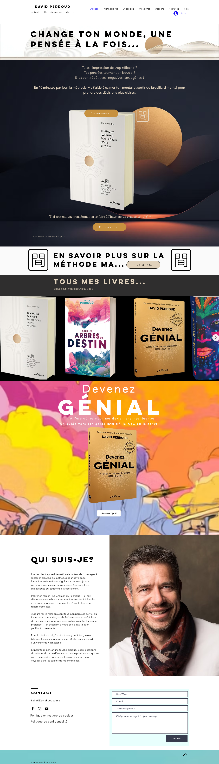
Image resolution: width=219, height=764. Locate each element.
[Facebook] (32, 709)
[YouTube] (46, 709)
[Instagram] (39, 709)
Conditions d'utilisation (43, 762)
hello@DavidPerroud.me (45, 700)
